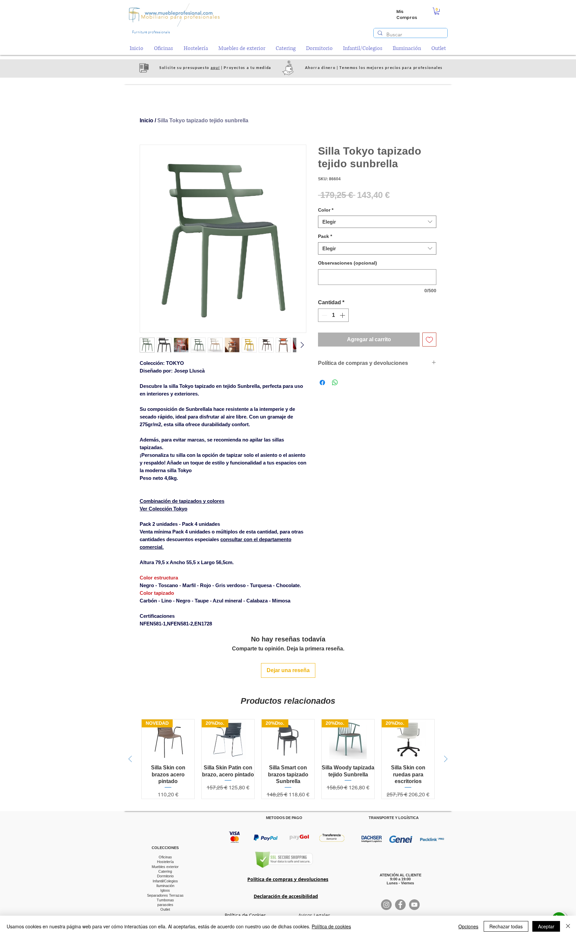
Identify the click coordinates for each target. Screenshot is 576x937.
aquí (215, 67)
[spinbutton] (333, 315)
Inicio (146, 120)
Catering (165, 871)
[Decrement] (323, 315)
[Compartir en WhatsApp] (335, 383)
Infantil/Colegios (165, 881)
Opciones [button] (468, 926)
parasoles (165, 905)
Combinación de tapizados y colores (182, 501)
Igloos (165, 890)
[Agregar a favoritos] (429, 340)
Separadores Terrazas (165, 895)
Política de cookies (331, 926)
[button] (437, 11)
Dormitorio (165, 876)
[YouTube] (414, 904)
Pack (325, 236)
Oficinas (165, 857)
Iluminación (165, 886)
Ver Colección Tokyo (163, 508)
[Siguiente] (445, 758)
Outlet (165, 909)
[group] (288, 759)
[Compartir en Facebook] (322, 383)
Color (325, 210)
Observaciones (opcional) (347, 263)
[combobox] (377, 222)
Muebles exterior (165, 867)
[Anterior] (130, 758)
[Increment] (343, 315)
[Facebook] (400, 904)
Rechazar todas (506, 926)
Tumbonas (165, 900)
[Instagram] (386, 904)
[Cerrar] (568, 926)
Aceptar (546, 926)
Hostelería (165, 862)
